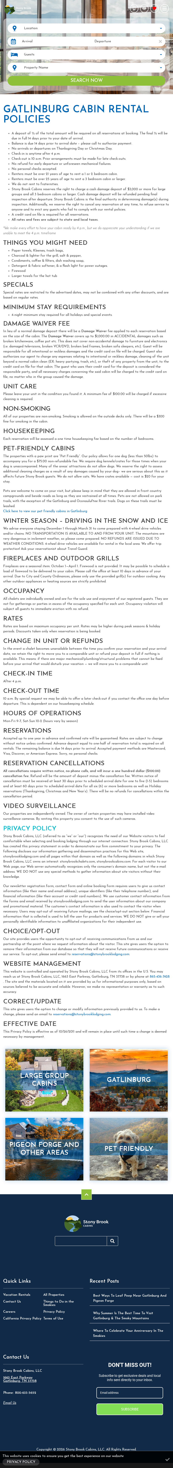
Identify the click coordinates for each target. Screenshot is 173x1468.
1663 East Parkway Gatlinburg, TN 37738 (19, 1379)
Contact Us (12, 1301)
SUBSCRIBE (130, 1409)
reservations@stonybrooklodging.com (100, 954)
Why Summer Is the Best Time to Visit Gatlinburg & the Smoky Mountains (123, 1316)
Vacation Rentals (16, 1295)
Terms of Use (53, 1318)
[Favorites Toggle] (154, 8)
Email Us (9, 1403)
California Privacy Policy (22, 1318)
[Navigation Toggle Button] (164, 8)
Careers (9, 1312)
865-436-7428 (160, 976)
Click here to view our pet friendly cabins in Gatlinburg (45, 511)
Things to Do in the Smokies (58, 1303)
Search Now (86, 80)
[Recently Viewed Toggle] (144, 8)
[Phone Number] (134, 8)
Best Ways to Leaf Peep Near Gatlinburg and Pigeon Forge (129, 1298)
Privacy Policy (54, 1312)
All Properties (53, 1295)
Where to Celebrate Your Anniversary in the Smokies (128, 1333)
